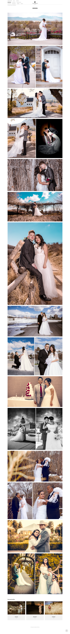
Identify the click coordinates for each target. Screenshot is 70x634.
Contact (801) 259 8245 (12, 5)
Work (14, 0)
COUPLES (9, 3)
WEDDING (9, 2)
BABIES (18, 3)
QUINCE (17, 0)
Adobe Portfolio (36, 627)
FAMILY (22, 3)
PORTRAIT (14, 2)
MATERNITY (14, 3)
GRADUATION (10, 0)
